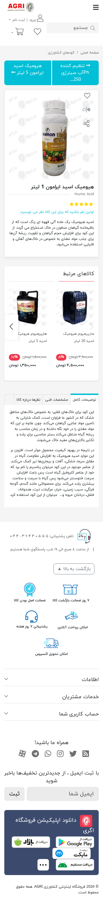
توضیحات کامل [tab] (84, 399)
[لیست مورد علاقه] (37, 32)
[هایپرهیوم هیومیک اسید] (75, 307)
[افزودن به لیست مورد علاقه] (87, 97)
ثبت (14, 794)
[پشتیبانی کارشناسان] (31, 616)
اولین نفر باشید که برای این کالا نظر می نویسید (57, 212)
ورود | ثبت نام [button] (24, 20)
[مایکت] (71, 853)
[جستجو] (93, 27)
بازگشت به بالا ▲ (74, 569)
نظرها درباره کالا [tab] (28, 399)
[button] (86, 124)
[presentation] (92, 327)
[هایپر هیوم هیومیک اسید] (28, 307)
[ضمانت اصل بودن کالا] (29, 589)
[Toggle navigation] (68, 7)
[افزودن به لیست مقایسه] (86, 111)
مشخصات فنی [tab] (56, 399)
